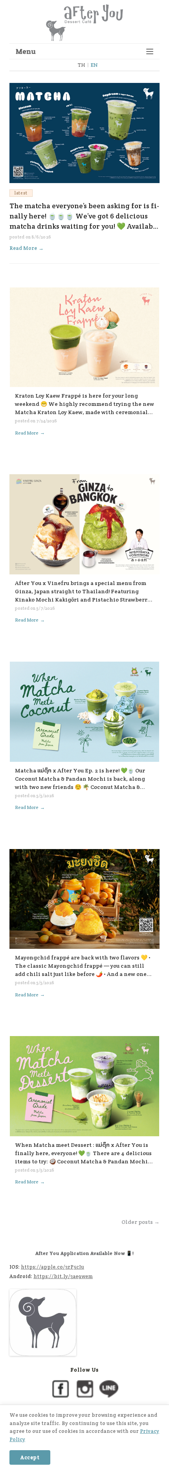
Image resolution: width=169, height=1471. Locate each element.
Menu (26, 51)
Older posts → (140, 1221)
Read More (26, 248)
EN (94, 65)
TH (81, 65)
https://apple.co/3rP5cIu (52, 1267)
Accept (29, 1457)
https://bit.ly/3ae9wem (63, 1276)
